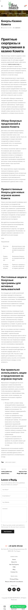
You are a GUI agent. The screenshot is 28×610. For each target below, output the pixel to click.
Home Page (4, 13)
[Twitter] (18, 589)
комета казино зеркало (10, 462)
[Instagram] (14, 589)
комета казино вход (13, 64)
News (10, 13)
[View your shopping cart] (25, 6)
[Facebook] (9, 589)
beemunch (18, 27)
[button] (18, 606)
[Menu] (1, 6)
